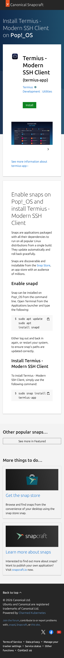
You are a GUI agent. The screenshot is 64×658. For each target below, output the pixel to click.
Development (31, 91)
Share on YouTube (59, 632)
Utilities (47, 91)
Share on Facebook (51, 632)
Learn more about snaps (28, 552)
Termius (28, 87)
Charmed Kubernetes (32, 612)
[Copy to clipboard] (48, 319)
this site (35, 624)
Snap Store (43, 265)
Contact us (25, 650)
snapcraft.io (19, 569)
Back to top (11, 592)
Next (48, 149)
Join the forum (11, 620)
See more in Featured (32, 441)
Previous (38, 149)
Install (29, 105)
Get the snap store (23, 495)
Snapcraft (22, 624)
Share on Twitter (43, 632)
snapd (12, 624)
